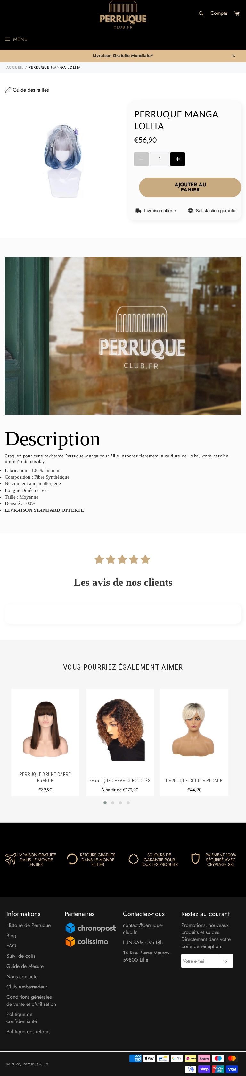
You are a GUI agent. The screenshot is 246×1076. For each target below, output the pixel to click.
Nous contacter (22, 976)
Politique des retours (28, 1031)
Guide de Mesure (25, 966)
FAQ (11, 945)
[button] (105, 803)
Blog (11, 935)
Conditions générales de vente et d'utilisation (31, 1000)
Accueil (15, 67)
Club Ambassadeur (26, 986)
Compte (218, 13)
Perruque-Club (35, 1064)
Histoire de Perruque (28, 925)
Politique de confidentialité (21, 1018)
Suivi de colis (20, 956)
